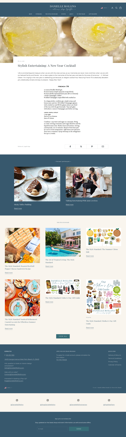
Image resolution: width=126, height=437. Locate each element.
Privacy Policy (113, 361)
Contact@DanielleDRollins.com (15, 374)
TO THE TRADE (81, 14)
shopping (88, 317)
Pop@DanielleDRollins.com (13, 381)
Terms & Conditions (115, 358)
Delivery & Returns (114, 355)
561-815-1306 (10, 355)
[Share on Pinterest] (92, 146)
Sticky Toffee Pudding (22, 204)
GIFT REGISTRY (93, 14)
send (79, 429)
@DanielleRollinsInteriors (78, 405)
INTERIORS (39, 14)
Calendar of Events (114, 365)
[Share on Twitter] (81, 146)
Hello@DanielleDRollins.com (14, 368)
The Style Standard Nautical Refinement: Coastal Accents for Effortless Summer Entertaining (21, 322)
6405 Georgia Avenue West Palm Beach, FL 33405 (21, 359)
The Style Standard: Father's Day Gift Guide (62, 298)
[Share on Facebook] (70, 146)
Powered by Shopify (117, 387)
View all (63, 336)
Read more (18, 208)
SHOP (30, 14)
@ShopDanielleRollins (47, 405)
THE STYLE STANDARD (51, 14)
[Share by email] (102, 146)
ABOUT (71, 14)
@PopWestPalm (109, 405)
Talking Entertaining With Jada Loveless (82, 201)
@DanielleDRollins (17, 405)
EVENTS (63, 14)
